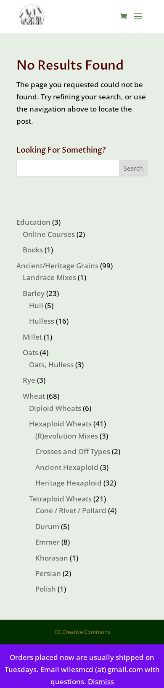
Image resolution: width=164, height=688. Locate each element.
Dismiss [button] (101, 681)
